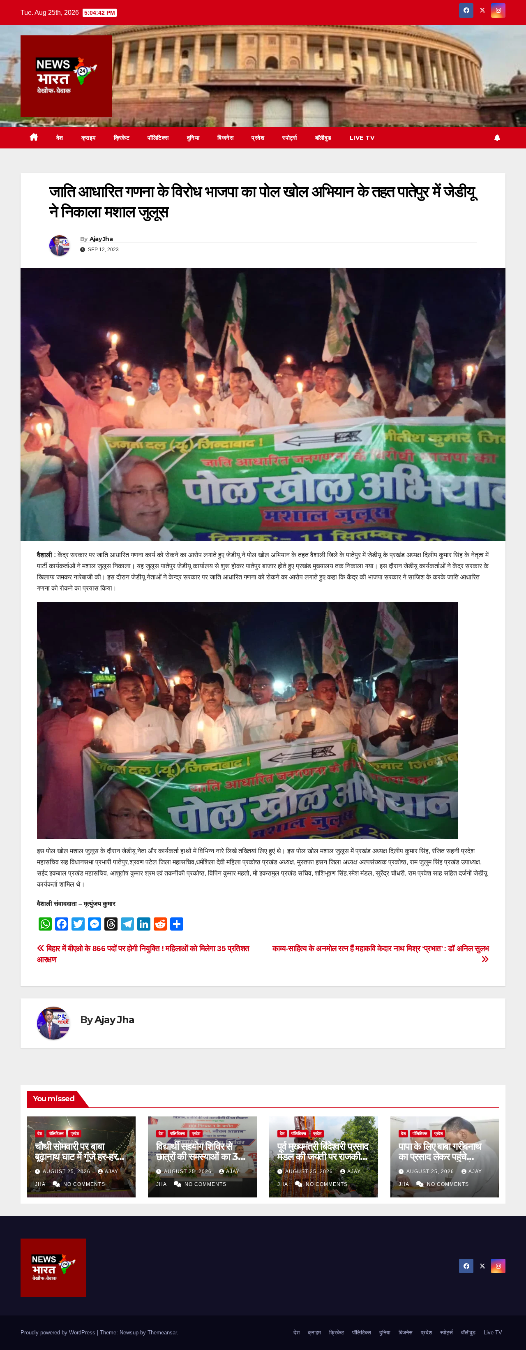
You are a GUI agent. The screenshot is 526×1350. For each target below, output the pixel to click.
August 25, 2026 (67, 1171)
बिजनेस (225, 137)
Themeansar (162, 1332)
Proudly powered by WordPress (59, 1332)
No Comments (84, 1184)
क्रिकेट (122, 137)
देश (59, 137)
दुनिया (193, 137)
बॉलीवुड (323, 137)
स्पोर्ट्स (289, 137)
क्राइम (88, 137)
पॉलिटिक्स (158, 137)
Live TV (362, 137)
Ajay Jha (101, 239)
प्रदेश (257, 137)
